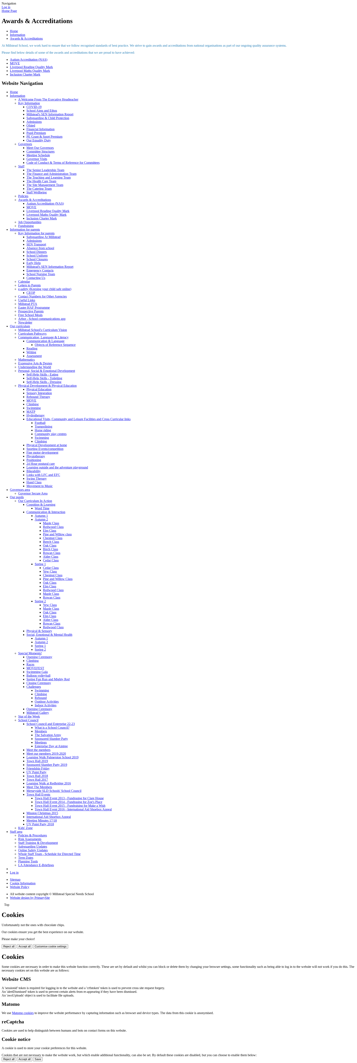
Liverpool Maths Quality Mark (30, 70)
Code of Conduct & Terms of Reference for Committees (63, 162)
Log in (6, 7)
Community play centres (51, 434)
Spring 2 (40, 601)
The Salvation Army (48, 735)
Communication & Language (45, 341)
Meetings (41, 742)
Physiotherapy (35, 456)
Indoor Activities (45, 705)
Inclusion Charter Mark (25, 74)
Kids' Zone (25, 828)
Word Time (42, 508)
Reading (31, 348)
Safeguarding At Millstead (43, 237)
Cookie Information (23, 883)
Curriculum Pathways (32, 333)
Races (30, 664)
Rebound (41, 698)
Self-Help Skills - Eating (42, 374)
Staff (21, 166)
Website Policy (19, 887)
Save (38, 1059)
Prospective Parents (31, 311)
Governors (25, 144)
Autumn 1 (41, 515)
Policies (23, 196)
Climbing (32, 404)
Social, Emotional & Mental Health (49, 634)
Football (40, 423)
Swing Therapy (36, 478)
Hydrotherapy (35, 415)
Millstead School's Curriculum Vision (42, 330)
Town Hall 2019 (37, 761)
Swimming (33, 408)
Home (14, 31)
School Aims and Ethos (41, 110)
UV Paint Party (36, 772)
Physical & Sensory (39, 631)
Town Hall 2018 (37, 776)
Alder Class (50, 556)
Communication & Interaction (45, 512)
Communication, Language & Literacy (43, 337)
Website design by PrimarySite (30, 897)
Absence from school (40, 248)
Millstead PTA (27, 304)
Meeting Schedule (38, 155)
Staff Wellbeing (36, 192)
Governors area (20, 489)
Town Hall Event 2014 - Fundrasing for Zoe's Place (68, 802)
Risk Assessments (29, 839)
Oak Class (49, 545)
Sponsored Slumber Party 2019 (46, 764)
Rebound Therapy (38, 397)
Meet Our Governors (40, 147)
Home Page (9, 11)
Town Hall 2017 (37, 779)
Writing (31, 352)
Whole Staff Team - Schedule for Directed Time (49, 854)
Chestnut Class (52, 538)
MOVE (15, 63)
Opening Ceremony (39, 657)
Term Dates (25, 857)
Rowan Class (51, 553)
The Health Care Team (41, 181)
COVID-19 (34, 107)
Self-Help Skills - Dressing (43, 382)
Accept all (25, 946)
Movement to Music (39, 486)
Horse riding (43, 430)
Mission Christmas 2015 (42, 813)
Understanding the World (34, 367)
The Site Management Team (44, 185)
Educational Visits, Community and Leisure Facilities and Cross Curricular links (78, 419)
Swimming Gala (37, 672)
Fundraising (26, 226)
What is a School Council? (52, 727)
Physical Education (38, 389)
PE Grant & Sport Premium (44, 136)
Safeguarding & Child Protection (47, 118)
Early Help (33, 263)
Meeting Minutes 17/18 (41, 820)
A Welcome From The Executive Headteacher (48, 99)
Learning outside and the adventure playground (57, 467)
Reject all (8, 946)
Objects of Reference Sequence (55, 344)
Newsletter (25, 322)
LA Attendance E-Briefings (36, 865)
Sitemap (15, 879)
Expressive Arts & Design (35, 363)
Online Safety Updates (33, 850)
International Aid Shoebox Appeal (48, 817)
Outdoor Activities (47, 701)
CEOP (30, 292)
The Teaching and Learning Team (48, 177)
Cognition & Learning (40, 504)
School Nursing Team (40, 274)
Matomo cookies (23, 1013)
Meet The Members (39, 787)
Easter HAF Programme (34, 307)
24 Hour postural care (40, 463)
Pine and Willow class (57, 534)
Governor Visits (36, 159)
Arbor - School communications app (41, 318)
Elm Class (49, 530)
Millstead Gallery (37, 712)
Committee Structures (40, 151)
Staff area (16, 831)
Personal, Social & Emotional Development (46, 371)
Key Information (29, 103)
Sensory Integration (39, 393)
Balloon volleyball (38, 675)
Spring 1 (40, 564)
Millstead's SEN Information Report (49, 114)
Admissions (34, 121)
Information (17, 35)
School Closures (37, 259)
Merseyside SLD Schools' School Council (53, 791)
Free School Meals (30, 315)
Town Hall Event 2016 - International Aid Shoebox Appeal (73, 809)
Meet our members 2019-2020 (46, 753)
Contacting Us (35, 278)
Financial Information (40, 129)
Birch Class (50, 549)
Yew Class (50, 571)
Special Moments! (30, 653)
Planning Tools (28, 861)
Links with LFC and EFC (43, 475)
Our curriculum (20, 326)
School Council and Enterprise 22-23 (50, 724)
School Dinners (36, 252)
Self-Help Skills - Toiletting (44, 378)
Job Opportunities (29, 222)
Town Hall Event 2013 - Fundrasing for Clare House (69, 798)
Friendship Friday (38, 768)
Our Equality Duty (38, 140)
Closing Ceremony (38, 683)
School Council (28, 720)
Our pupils (17, 497)
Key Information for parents (36, 233)
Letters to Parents (29, 285)
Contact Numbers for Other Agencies (42, 296)
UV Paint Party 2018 (40, 824)
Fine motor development (42, 452)
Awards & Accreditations (26, 38)
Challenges (33, 686)
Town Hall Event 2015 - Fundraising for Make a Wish (70, 805)
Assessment (34, 356)
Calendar (24, 281)
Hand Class (34, 482)
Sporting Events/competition (44, 449)
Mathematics (26, 359)
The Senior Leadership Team (45, 170)
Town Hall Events (38, 794)
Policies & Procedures (32, 835)
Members (41, 731)
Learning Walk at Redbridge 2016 (48, 783)
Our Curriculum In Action (35, 501)
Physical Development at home (46, 445)
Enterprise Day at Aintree (51, 746)
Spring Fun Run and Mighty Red (48, 679)
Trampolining (43, 426)
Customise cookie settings (51, 946)
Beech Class (51, 541)
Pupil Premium (36, 133)
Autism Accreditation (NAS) (28, 59)
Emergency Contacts (40, 270)
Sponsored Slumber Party (51, 738)
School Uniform (37, 255)
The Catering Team (39, 188)
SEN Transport (36, 244)
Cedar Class (51, 560)
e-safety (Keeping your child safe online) (44, 289)
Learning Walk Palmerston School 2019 (52, 757)
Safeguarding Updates (32, 846)
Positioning (33, 460)
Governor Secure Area (33, 493)
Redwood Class (53, 527)
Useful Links (26, 300)
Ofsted (30, 125)
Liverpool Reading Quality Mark (31, 67)
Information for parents (25, 229)
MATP (30, 411)
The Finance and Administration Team (51, 174)
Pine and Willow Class (58, 579)
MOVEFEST (35, 668)
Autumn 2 (41, 519)
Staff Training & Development (38, 843)
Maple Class (51, 523)
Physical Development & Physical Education (47, 385)
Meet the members (38, 750)
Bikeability (33, 471)
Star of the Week (29, 716)
